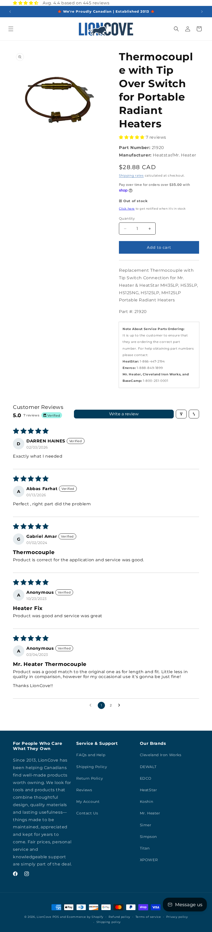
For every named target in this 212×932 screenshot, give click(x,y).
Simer (146, 825)
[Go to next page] (120, 705)
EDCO (146, 778)
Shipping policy (108, 922)
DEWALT (148, 766)
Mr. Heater (150, 813)
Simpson (148, 836)
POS (55, 917)
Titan (145, 848)
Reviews (84, 790)
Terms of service (148, 917)
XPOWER (149, 859)
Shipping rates (131, 175)
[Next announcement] (202, 11)
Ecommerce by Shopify (85, 917)
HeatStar (148, 790)
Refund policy (119, 917)
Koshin (146, 801)
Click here (127, 208)
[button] (11, 29)
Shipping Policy (91, 766)
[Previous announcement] (10, 11)
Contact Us (87, 813)
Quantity (127, 218)
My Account (88, 801)
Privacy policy (177, 917)
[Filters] (181, 414)
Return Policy (89, 778)
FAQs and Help (90, 755)
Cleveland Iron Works (160, 755)
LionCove (44, 917)
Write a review (124, 413)
